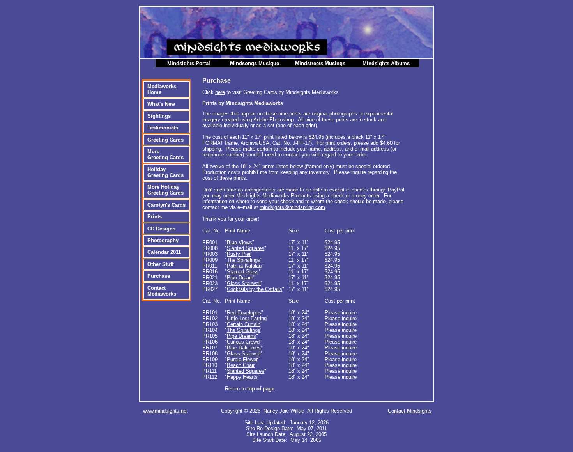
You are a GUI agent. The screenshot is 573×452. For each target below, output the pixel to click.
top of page (260, 389)
